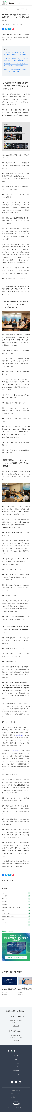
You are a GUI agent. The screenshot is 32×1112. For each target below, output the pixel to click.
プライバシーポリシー (16, 1094)
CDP (3, 910)
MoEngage (4, 901)
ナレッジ (8, 9)
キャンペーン (16, 1074)
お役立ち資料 (16, 1070)
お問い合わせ (16, 1040)
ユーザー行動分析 (6, 913)
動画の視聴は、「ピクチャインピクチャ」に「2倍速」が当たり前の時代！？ (16, 65)
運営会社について (16, 1090)
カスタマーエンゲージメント (9, 916)
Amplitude (19, 735)
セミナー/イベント (16, 1063)
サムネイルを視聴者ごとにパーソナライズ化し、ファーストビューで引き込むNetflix (16, 59)
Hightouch (4, 898)
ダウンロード (16, 1025)
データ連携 (4, 904)
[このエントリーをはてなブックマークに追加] (9, 29)
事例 (16, 1059)
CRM (3, 919)
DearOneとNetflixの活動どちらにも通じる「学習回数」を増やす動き (16, 70)
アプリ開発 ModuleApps (16, 1097)
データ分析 (4, 896)
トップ (3, 9)
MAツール (4, 922)
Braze (3, 925)
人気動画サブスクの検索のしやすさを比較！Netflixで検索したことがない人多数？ (16, 53)
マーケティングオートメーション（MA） (11, 907)
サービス (16, 1055)
